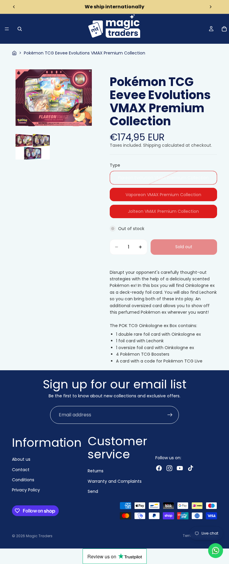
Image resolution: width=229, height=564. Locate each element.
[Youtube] (179, 468)
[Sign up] (170, 415)
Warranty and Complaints (115, 481)
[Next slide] (210, 6)
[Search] (19, 28)
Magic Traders (39, 535)
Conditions (23, 480)
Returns (95, 471)
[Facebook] (159, 468)
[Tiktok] (190, 468)
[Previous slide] (14, 6)
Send (93, 491)
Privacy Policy (26, 490)
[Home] (14, 53)
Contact (21, 469)
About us (21, 459)
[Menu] (7, 29)
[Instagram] (169, 468)
